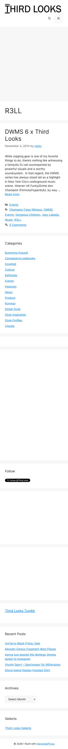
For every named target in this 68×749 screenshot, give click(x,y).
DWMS (48, 209)
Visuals (10, 326)
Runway (10, 303)
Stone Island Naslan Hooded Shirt (27, 670)
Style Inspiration (15, 314)
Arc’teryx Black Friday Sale (22, 643)
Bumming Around (16, 252)
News (9, 292)
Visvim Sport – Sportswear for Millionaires (32, 664)
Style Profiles (13, 320)
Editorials (11, 275)
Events (13, 204)
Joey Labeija (50, 214)
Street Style (12, 309)
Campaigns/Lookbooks (20, 258)
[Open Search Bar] (49, 18)
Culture (10, 269)
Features (11, 286)
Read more (12, 194)
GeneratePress (45, 743)
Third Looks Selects (18, 728)
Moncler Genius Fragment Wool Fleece (30, 649)
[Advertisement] (34, 62)
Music (9, 219)
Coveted (10, 264)
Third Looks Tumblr (20, 611)
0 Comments (17, 225)
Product (10, 298)
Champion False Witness (25, 209)
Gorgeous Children (28, 214)
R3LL (17, 219)
